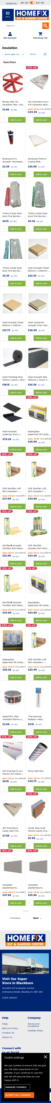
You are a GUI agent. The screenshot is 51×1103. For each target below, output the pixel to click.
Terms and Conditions (33, 1024)
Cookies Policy (35, 1030)
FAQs (5, 1023)
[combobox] (25, 25)
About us (7, 1037)
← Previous (14, 918)
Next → (37, 918)
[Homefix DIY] (32, 14)
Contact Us (8, 1032)
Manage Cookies (16, 1087)
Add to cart (15, 120)
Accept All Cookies (18, 1095)
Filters (34, 54)
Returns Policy (10, 1028)
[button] (45, 54)
